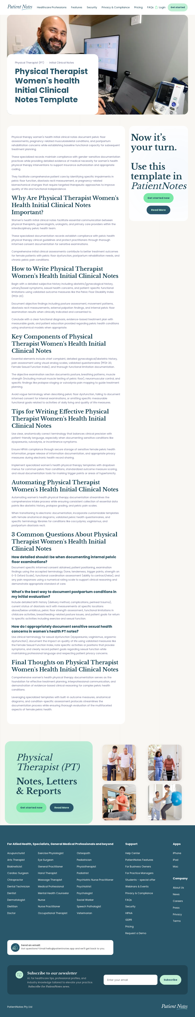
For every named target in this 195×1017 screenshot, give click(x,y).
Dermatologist (16, 900)
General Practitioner (50, 866)
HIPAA (128, 913)
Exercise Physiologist (51, 853)
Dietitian (12, 906)
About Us (178, 887)
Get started (178, 7)
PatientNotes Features (139, 860)
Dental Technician (18, 886)
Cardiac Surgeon (18, 873)
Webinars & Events (137, 886)
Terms (177, 921)
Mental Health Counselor (53, 893)
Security (92, 7)
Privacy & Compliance (116, 7)
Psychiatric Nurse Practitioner (95, 880)
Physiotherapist (86, 866)
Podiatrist (83, 873)
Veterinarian (84, 913)
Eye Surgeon (45, 860)
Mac (175, 866)
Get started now (158, 198)
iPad (175, 860)
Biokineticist (14, 866)
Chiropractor (15, 880)
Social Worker (85, 900)
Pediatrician (84, 860)
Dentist (11, 893)
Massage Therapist (50, 880)
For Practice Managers (139, 873)
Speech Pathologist (89, 906)
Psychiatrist (84, 886)
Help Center (132, 853)
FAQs (150, 7)
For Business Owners (138, 866)
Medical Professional (51, 886)
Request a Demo (135, 933)
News (176, 894)
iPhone (177, 853)
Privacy (177, 914)
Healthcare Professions (52, 7)
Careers (178, 901)
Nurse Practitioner (49, 906)
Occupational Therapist (52, 913)
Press (176, 907)
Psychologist (85, 893)
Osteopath (83, 853)
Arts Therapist (16, 860)
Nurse (41, 900)
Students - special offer (140, 880)
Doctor (11, 913)
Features (76, 7)
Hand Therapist (47, 873)
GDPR (128, 920)
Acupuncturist (16, 853)
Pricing (138, 7)
